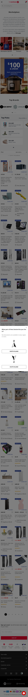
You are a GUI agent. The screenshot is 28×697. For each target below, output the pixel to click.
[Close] (26, 327)
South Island (14, 367)
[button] (24, 693)
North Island (14, 351)
